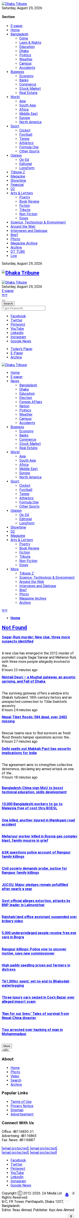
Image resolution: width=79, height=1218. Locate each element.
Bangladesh (19, 34)
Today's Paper (21, 349)
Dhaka (24, 51)
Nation (24, 406)
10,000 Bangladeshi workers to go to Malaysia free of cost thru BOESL (32, 806)
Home (15, 30)
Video (15, 1076)
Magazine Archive (24, 243)
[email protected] (15, 1148)
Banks (24, 80)
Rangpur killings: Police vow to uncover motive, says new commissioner (34, 951)
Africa (24, 109)
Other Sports (29, 151)
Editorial (25, 164)
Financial (17, 185)
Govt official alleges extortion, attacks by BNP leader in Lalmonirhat (36, 903)
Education (27, 47)
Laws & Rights (30, 42)
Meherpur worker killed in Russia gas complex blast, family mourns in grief (39, 838)
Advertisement (22, 1114)
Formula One (29, 147)
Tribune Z (18, 172)
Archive (16, 247)
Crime (23, 38)
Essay (23, 218)
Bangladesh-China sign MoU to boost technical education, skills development (34, 790)
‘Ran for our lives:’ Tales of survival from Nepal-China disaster (35, 1016)
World (15, 97)
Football (25, 134)
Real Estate (28, 93)
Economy (26, 76)
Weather (25, 59)
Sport (15, 126)
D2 (13, 189)
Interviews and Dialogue (29, 231)
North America (30, 122)
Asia (22, 101)
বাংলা (4, 295)
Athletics (26, 143)
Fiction (24, 206)
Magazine (18, 176)
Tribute (25, 210)
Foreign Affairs (30, 402)
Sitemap (17, 1110)
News (15, 381)
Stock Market (30, 88)
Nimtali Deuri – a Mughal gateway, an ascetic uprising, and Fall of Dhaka (38, 679)
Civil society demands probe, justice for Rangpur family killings (34, 870)
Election (25, 398)
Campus (25, 63)
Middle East (28, 114)
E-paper (17, 26)
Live (14, 256)
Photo (15, 239)
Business (17, 72)
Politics (25, 55)
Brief (14, 235)
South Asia (27, 105)
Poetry (24, 197)
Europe (24, 118)
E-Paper (17, 353)
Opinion (16, 155)
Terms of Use (21, 1102)
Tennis (24, 139)
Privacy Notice (22, 1106)
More (15, 569)
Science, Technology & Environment (38, 222)
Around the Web (23, 226)
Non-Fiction (28, 214)
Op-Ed (24, 160)
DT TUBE (18, 252)
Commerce (27, 84)
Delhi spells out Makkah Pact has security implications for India (36, 751)
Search (16, 1080)
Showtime (18, 180)
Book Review (29, 201)
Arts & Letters (22, 193)
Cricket (25, 130)
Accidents (27, 68)
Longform (26, 168)
